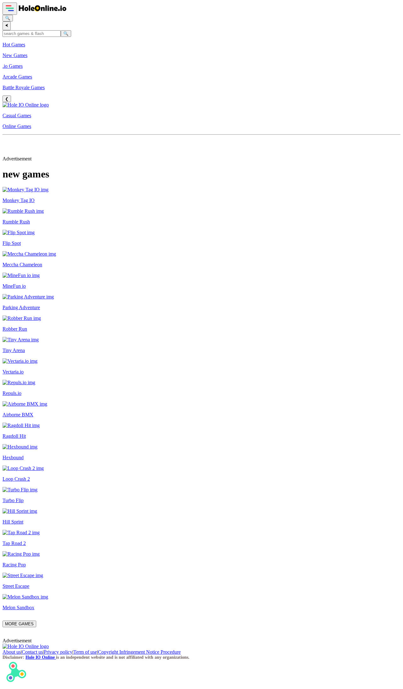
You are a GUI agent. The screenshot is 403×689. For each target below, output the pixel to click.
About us (12, 652)
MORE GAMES (19, 624)
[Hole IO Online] (42, 11)
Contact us (32, 652)
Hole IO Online (41, 657)
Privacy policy (58, 652)
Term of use (85, 652)
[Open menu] (10, 9)
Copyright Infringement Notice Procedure (139, 652)
